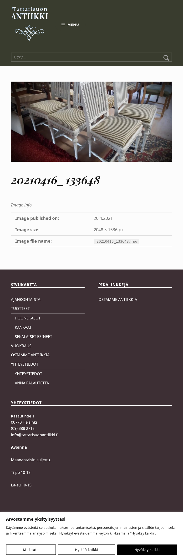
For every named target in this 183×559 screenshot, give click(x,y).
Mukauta (31, 549)
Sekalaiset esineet (33, 336)
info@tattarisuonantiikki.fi (34, 434)
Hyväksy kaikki (147, 549)
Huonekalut (28, 318)
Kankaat (23, 327)
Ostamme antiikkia (30, 355)
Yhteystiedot (24, 364)
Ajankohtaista (25, 299)
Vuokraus (21, 345)
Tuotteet (20, 308)
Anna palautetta (32, 383)
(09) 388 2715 (23, 428)
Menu (73, 24)
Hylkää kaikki (86, 549)
